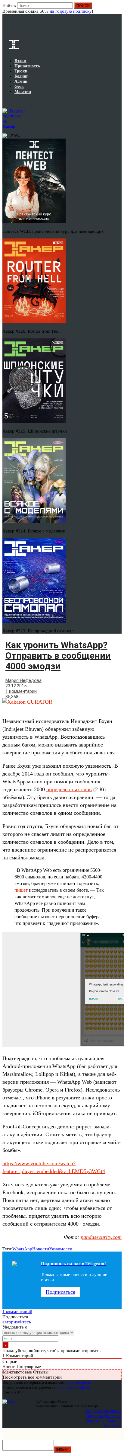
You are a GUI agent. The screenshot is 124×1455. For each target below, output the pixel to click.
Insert (62, 1449)
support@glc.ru (78, 1382)
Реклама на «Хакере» (104, 1420)
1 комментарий (21, 691)
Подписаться (60, 1292)
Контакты (113, 1425)
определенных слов (69, 789)
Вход (117, 8)
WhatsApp (22, 1248)
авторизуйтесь (16, 1321)
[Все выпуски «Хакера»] (3, 101)
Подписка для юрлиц (104, 1415)
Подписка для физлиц (103, 1411)
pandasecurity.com (101, 1237)
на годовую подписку (71, 11)
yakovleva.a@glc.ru (73, 1387)
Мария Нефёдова (23, 680)
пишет (21, 890)
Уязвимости (60, 1248)
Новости (40, 1248)
